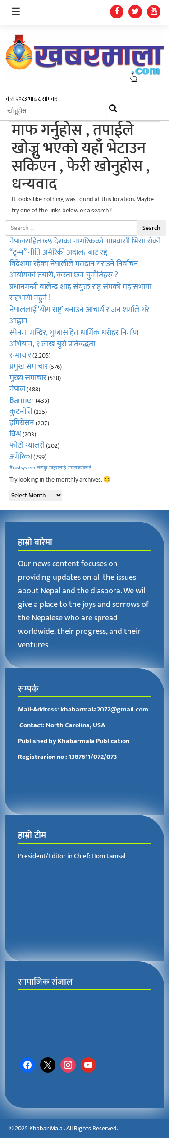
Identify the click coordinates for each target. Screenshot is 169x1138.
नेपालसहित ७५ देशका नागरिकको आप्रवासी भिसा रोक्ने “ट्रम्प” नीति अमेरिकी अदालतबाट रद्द (85, 246)
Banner (21, 400)
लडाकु (42, 468)
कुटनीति (20, 411)
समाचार (20, 355)
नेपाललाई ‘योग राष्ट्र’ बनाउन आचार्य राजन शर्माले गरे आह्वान (79, 315)
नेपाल (17, 389)
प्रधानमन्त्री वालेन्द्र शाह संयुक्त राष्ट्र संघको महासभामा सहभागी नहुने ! (80, 292)
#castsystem (22, 468)
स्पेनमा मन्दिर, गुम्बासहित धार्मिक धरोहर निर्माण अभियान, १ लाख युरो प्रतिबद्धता (73, 338)
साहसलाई (57, 468)
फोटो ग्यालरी (27, 445)
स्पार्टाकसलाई (79, 468)
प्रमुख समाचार (28, 366)
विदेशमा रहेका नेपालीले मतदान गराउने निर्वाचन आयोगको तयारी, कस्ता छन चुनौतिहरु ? (73, 269)
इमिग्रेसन (21, 423)
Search (151, 228)
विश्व (15, 434)
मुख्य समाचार (27, 378)
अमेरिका (20, 456)
